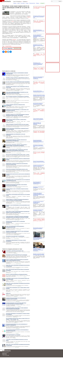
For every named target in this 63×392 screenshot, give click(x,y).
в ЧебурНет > (42, 3)
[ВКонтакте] (3, 52)
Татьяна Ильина (8, 46)
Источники (23, 3)
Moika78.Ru (10, 48)
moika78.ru (5, 15)
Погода (27, 3)
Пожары (37, 3)
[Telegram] (8, 52)
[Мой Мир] (11, 52)
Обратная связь (4, 353)
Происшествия (32, 3)
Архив (18, 3)
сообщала (14, 39)
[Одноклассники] (6, 52)
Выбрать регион (4, 354)
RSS (8, 355)
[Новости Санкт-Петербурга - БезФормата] (5, 1)
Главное (14, 3)
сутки (13, 21)
